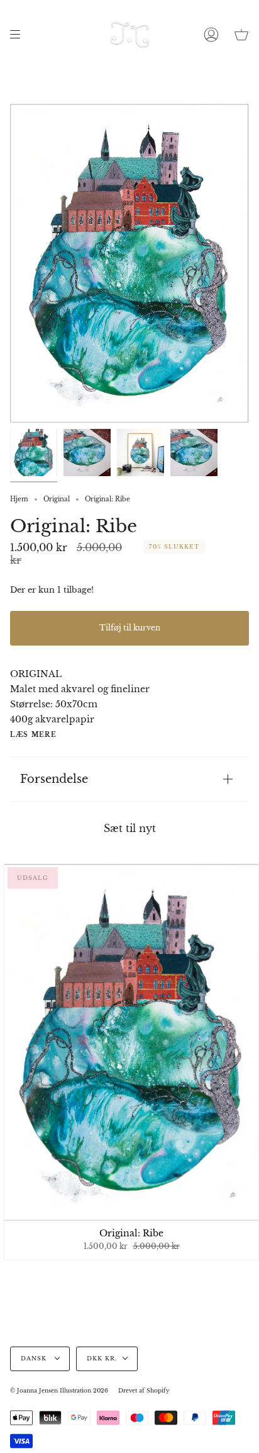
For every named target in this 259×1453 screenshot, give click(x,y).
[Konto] (211, 34)
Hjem (19, 499)
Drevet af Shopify (144, 1390)
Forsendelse (54, 779)
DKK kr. (102, 1358)
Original (56, 499)
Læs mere (33, 735)
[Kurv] (241, 34)
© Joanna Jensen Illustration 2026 (59, 1390)
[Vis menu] (19, 34)
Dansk (35, 1358)
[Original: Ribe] (33, 452)
